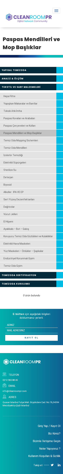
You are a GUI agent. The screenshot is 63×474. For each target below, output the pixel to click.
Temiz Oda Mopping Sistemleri (21, 140)
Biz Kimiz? (54, 433)
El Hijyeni (8, 221)
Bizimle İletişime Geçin (46, 441)
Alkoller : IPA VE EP (14, 192)
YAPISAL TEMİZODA (14, 70)
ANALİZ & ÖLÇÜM (12, 78)
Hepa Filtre (9, 96)
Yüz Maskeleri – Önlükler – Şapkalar (23, 251)
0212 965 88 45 (10, 380)
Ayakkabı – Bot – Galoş (16, 229)
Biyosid (8, 184)
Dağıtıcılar (9, 206)
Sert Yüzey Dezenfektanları (19, 199)
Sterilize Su (10, 170)
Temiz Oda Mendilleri (15, 147)
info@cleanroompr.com (15, 391)
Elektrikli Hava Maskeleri (17, 243)
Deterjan (8, 177)
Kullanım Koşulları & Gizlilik (44, 456)
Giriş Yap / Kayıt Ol (49, 426)
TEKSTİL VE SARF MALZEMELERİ (21, 86)
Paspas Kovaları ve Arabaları (19, 118)
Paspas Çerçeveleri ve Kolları (20, 125)
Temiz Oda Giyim (13, 265)
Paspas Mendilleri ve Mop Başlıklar (23, 133)
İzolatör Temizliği (13, 155)
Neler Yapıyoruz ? (49, 448)
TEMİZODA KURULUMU (16, 283)
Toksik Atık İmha (13, 111)
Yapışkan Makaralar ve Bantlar (20, 103)
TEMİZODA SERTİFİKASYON (19, 275)
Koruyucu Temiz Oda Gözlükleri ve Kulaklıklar (28, 236)
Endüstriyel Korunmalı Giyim (19, 258)
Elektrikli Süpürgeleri (15, 162)
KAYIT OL (31, 338)
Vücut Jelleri (11, 214)
